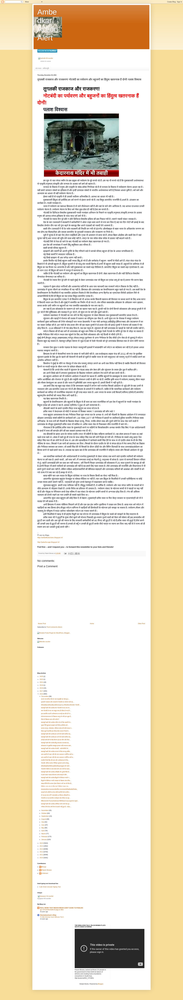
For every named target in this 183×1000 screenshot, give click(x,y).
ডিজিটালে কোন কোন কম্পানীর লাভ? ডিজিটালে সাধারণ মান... (55, 786)
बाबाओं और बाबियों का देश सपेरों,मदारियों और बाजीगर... (55, 792)
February (44, 836)
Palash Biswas (47, 870)
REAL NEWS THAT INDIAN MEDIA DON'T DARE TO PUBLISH (61, 908)
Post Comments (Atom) (54, 627)
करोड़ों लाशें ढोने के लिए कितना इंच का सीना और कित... (55, 740)
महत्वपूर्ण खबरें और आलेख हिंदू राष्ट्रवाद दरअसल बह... (55, 743)
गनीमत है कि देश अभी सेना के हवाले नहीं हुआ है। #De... (56, 807)
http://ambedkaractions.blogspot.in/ (50, 537)
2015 (41, 843)
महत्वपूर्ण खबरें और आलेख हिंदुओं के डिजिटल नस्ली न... (55, 777)
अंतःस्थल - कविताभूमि (42, 68)
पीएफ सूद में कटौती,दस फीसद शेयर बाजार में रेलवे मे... (55, 731)
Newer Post (42, 623)
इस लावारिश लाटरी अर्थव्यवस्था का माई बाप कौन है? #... (56, 713)
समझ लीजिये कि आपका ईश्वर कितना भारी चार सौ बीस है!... (56, 783)
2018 (41, 688)
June (43, 825)
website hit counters (45, 61)
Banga (44, 867)
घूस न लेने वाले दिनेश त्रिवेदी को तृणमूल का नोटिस (51, 910)
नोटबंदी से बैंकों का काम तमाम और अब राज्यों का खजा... (55, 769)
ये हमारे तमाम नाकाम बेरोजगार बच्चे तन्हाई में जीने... (54, 775)
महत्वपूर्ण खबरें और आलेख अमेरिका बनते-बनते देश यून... (55, 804)
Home (92, 623)
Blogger (100, 984)
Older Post (141, 623)
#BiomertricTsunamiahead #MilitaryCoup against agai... (60, 801)
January (44, 839)
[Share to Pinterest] (78, 553)
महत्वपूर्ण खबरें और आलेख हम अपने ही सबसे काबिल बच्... (56, 734)
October (44, 813)
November (45, 810)
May (43, 828)
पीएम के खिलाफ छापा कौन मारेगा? (50, 719)
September (45, 816)
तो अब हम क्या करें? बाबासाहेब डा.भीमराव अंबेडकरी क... (56, 795)
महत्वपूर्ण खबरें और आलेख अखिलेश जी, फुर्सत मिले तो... (55, 772)
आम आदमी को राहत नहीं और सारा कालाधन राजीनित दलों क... (57, 754)
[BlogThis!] (71, 553)
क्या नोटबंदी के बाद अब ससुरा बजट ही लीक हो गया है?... (56, 710)
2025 (41, 676)
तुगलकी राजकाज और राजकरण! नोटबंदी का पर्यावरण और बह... (57, 702)
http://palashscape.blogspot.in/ (48, 542)
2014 (41, 846)
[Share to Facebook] (76, 553)
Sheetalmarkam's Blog (48, 915)
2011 (41, 855)
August (43, 819)
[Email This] (69, 553)
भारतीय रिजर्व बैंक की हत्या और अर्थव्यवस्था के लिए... (55, 760)
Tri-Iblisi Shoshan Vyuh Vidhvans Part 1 (52, 917)
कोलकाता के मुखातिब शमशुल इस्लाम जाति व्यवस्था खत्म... (56, 745)
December (45, 696)
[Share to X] (74, 553)
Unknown (45, 873)
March (43, 834)
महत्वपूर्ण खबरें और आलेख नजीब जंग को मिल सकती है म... (56, 722)
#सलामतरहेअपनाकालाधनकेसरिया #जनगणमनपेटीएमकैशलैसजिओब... (59, 789)
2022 (41, 679)
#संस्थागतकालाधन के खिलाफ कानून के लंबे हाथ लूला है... (56, 716)
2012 (41, 852)
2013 (41, 849)
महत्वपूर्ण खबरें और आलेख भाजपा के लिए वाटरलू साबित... (56, 751)
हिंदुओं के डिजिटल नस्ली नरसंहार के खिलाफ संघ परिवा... (56, 780)
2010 (41, 858)
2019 (41, 685)
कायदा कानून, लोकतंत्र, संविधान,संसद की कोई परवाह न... (56, 728)
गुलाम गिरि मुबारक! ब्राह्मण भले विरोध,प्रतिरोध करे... (55, 725)
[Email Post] (65, 553)
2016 (41, 694)
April (43, 831)
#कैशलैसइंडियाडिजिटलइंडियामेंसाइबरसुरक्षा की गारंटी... (55, 766)
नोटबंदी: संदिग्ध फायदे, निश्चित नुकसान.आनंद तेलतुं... (55, 763)
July (42, 822)
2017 (41, 691)
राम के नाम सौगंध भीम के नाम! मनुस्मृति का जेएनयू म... (55, 699)
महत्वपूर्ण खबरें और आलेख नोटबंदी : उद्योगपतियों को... (55, 748)
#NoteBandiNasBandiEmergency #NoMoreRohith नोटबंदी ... (61, 705)
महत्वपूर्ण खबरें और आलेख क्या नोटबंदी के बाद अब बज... (55, 708)
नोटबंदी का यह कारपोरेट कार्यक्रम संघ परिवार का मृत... (55, 798)
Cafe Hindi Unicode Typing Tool (50, 887)
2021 (41, 682)
